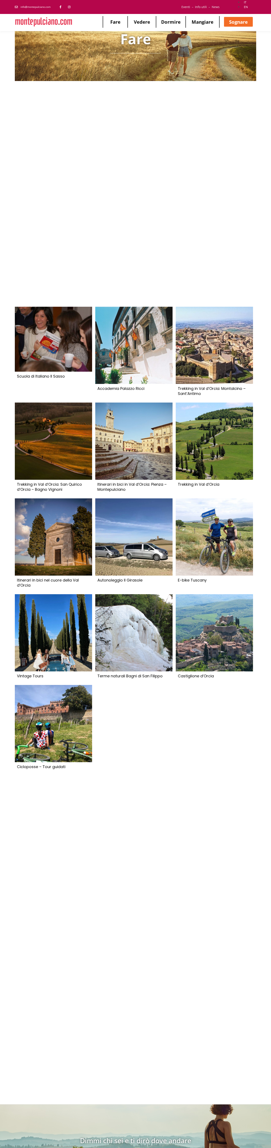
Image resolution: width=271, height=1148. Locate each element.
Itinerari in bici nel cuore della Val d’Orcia (48, 583)
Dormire (171, 22)
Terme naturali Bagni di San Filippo (130, 676)
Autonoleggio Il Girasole (119, 580)
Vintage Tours (30, 676)
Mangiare (202, 22)
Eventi (185, 7)
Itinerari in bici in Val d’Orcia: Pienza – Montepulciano (132, 487)
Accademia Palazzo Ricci (120, 388)
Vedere (142, 22)
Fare (115, 22)
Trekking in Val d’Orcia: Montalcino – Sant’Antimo (212, 391)
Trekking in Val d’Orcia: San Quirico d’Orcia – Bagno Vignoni (49, 487)
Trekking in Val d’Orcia (198, 484)
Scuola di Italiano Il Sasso (41, 376)
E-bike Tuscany (192, 580)
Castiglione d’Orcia (196, 676)
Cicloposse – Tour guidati (41, 766)
